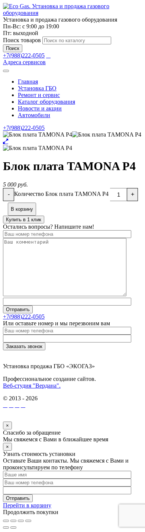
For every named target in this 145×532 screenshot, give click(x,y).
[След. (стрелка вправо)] (13, 527)
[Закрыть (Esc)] (6, 521)
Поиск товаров (22, 40)
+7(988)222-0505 (24, 55)
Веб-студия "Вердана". (32, 385)
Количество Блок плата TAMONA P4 (61, 194)
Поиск (12, 48)
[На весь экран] (21, 521)
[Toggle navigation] (6, 71)
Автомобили (34, 115)
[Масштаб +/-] (28, 521)
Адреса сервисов (24, 62)
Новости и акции (40, 108)
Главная (28, 81)
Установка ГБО (37, 88)
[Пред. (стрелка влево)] (6, 527)
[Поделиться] (13, 521)
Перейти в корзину (27, 505)
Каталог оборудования (46, 101)
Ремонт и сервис (39, 95)
